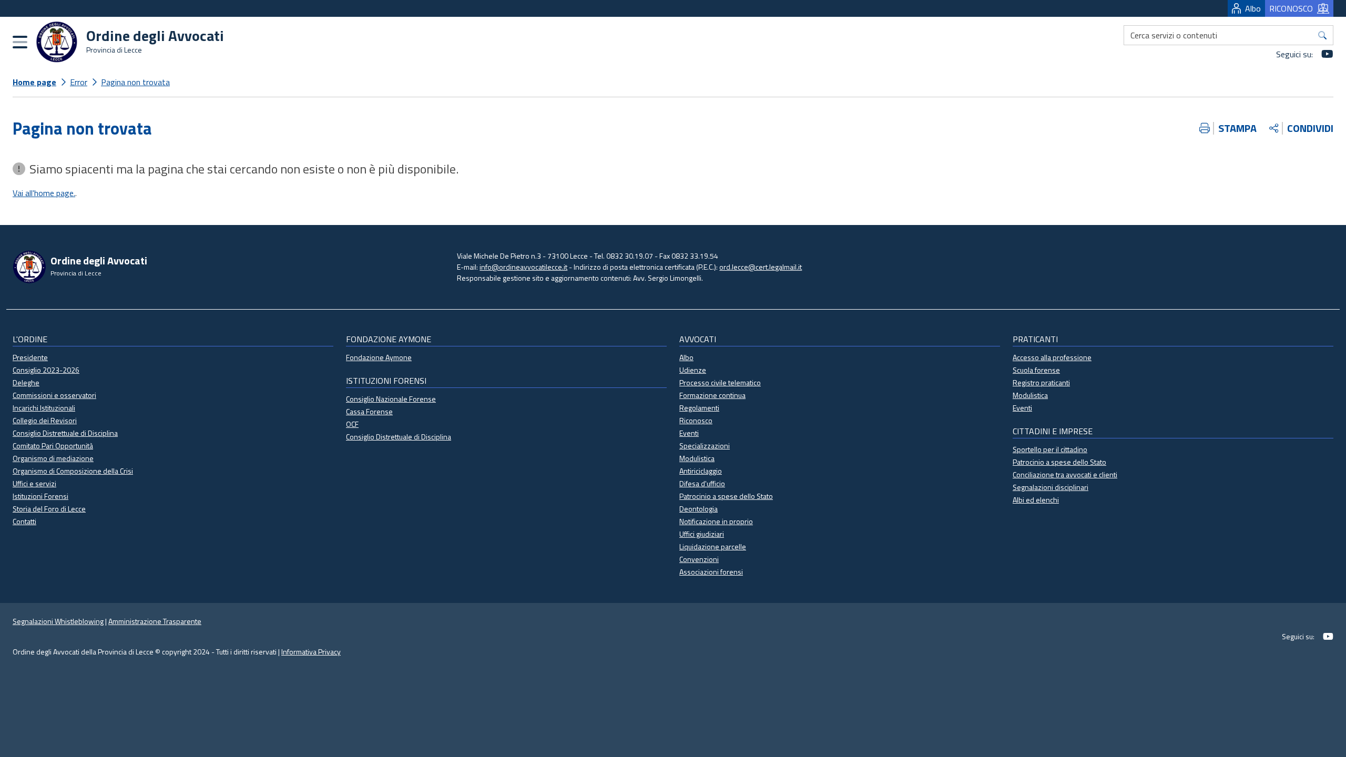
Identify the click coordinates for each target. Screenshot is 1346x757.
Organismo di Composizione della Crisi (73, 470)
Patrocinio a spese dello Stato (726, 496)
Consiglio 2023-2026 (46, 369)
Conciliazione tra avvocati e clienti (1065, 474)
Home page (34, 82)
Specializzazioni (704, 445)
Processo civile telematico (720, 382)
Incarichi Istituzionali (44, 407)
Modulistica (697, 458)
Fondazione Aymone (379, 357)
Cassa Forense (369, 411)
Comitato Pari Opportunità (53, 445)
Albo (1253, 8)
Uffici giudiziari (701, 533)
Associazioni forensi (711, 571)
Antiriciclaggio (700, 470)
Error (78, 82)
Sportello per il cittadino (1050, 449)
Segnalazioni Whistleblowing (58, 621)
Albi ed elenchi (1036, 499)
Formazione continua (712, 395)
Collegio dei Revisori (45, 420)
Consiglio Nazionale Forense (391, 398)
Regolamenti (699, 407)
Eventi (689, 432)
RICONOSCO (1291, 8)
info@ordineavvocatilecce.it (523, 266)
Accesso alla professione (1052, 357)
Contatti (24, 521)
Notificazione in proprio (716, 521)
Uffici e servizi (34, 483)
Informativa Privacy (311, 651)
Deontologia (698, 508)
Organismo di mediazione (53, 458)
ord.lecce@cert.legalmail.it (760, 266)
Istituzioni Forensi (40, 496)
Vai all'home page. (44, 193)
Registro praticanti (1041, 382)
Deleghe (26, 382)
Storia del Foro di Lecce (49, 508)
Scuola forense (1036, 369)
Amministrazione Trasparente (154, 621)
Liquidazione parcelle (712, 546)
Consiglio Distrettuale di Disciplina (65, 432)
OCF (352, 423)
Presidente (30, 357)
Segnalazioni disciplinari (1050, 487)
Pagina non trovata (135, 82)
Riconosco (695, 420)
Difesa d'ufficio (702, 483)
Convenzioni (699, 559)
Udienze (692, 369)
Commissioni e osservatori (54, 395)
